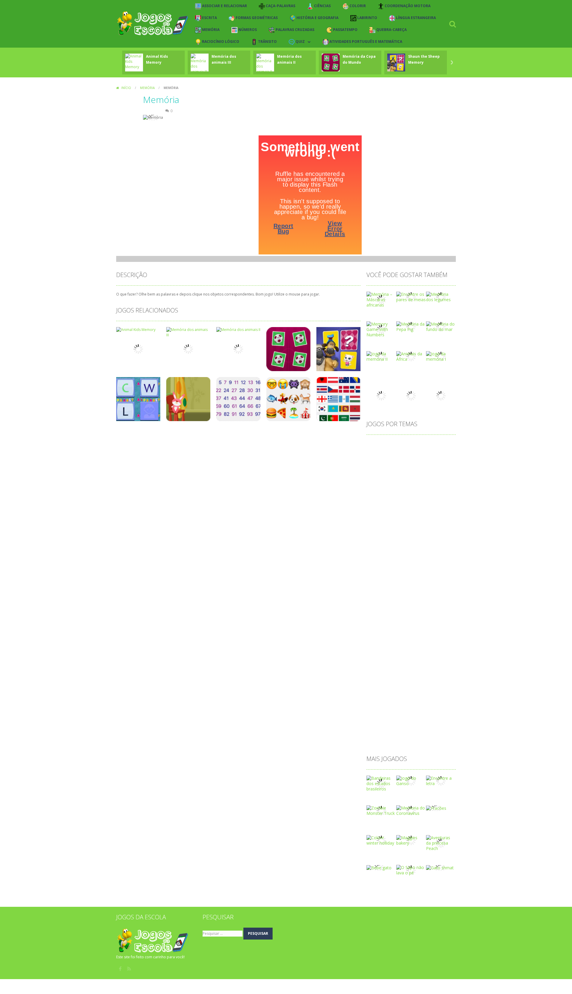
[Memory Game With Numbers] (381, 329)
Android (419, 445)
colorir (376, 502)
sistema (420, 712)
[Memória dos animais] (411, 395)
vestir (420, 731)
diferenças (380, 550)
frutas (375, 588)
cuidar (421, 531)
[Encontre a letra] (441, 780)
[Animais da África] (411, 356)
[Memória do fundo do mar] (441, 326)
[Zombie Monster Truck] (381, 810)
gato (412, 588)
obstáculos (401, 655)
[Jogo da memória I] (441, 356)
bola (393, 474)
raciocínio (379, 702)
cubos (403, 531)
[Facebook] (120, 968)
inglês (416, 598)
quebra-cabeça (404, 693)
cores (433, 512)
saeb (445, 702)
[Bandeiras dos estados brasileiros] (381, 783)
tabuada (423, 721)
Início (126, 88)
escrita (376, 579)
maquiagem (381, 626)
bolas (409, 474)
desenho (422, 540)
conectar (423, 502)
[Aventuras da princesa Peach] (441, 842)
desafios (399, 540)
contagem (379, 512)
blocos (376, 474)
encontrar (401, 569)
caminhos (430, 474)
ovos (374, 664)
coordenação (409, 512)
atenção (400, 455)
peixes (406, 674)
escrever (426, 569)
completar (398, 502)
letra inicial (433, 607)
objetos (377, 655)
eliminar (424, 559)
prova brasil (433, 683)
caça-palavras (418, 483)
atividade (423, 455)
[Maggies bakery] (411, 840)
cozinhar (433, 521)
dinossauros (381, 559)
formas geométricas (430, 579)
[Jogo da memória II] (381, 356)
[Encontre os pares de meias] (411, 296)
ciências (377, 493)
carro (375, 483)
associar (378, 455)
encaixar (378, 569)
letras (375, 617)
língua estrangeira (419, 617)
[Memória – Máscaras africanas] (381, 299)
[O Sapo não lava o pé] (411, 870)
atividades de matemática (420, 464)
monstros (398, 636)
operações (429, 655)
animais (440, 445)
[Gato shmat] (440, 867)
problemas (404, 683)
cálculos (441, 531)
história (377, 598)
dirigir (405, 559)
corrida (411, 521)
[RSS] (129, 968)
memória (438, 626)
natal (406, 645)
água (374, 740)
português (429, 674)
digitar (402, 550)
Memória (147, 88)
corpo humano (384, 521)
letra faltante (404, 607)
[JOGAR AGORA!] (134, 61)
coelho (443, 493)
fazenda (397, 579)
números (426, 645)
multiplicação (382, 645)
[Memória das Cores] (381, 395)
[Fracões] (436, 808)
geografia (432, 588)
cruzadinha (380, 531)
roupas (427, 702)
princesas (379, 683)
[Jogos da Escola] (152, 23)
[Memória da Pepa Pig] (411, 326)
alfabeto (397, 445)
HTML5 (398, 598)
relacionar (404, 702)
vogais (438, 731)
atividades (379, 464)
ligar (391, 617)
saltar (375, 712)
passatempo (382, 674)
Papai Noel (419, 664)
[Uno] (441, 395)
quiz (429, 693)
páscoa (377, 693)
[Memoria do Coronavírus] (411, 810)
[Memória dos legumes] (441, 296)
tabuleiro (378, 731)
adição (376, 445)
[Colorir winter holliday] (381, 840)
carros (392, 483)
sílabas (402, 721)
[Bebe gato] (378, 867)
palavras (394, 664)
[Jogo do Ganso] (411, 780)
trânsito (400, 731)
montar (422, 636)
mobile (376, 636)
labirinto (377, 607)
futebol (394, 588)
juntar (434, 598)
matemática (410, 626)
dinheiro (422, 550)
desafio (377, 540)
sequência (396, 712)
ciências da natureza (411, 493)
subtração (379, 721)
